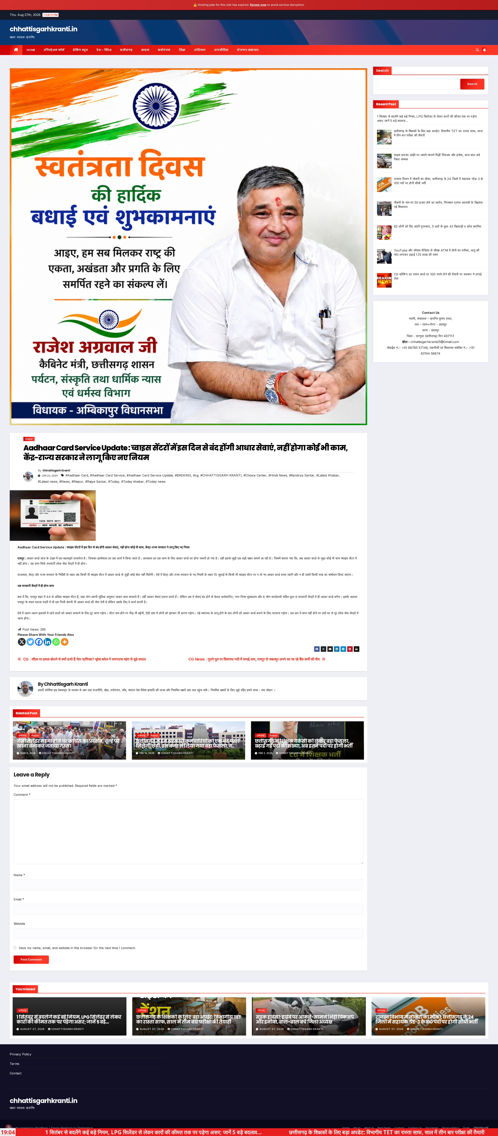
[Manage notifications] (8, 1127)
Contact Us (415, 1127)
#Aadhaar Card (77, 475)
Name (19, 875)
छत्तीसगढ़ (126, 50)
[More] (64, 642)
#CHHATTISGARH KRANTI (221, 475)
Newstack (67, 1127)
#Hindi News (277, 475)
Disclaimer (432, 1127)
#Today (113, 481)
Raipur (29, 438)
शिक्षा (182, 50)
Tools (466, 1127)
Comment (22, 795)
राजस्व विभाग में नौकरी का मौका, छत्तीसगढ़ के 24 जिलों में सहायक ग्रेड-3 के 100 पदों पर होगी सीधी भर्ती (426, 1019)
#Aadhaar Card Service (107, 475)
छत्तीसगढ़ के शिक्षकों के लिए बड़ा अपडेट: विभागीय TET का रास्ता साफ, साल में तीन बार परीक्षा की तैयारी (188, 1019)
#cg (195, 475)
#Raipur (77, 481)
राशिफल (200, 50)
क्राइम (145, 50)
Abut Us (369, 1127)
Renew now (258, 5)
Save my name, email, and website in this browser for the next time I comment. (77, 948)
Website (19, 924)
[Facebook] (39, 642)
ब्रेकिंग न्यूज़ (80, 50)
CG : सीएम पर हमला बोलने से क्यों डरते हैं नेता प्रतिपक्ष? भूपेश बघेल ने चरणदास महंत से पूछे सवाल (84, 659)
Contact (15, 1073)
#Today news (156, 481)
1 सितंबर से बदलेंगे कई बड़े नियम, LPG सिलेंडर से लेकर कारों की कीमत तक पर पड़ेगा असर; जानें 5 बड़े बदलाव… (69, 1022)
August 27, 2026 (32, 1029)
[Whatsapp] (56, 642)
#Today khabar (132, 481)
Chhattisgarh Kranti (56, 470)
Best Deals (384, 1127)
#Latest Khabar (327, 475)
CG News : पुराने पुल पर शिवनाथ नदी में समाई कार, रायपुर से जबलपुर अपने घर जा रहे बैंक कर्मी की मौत (254, 659)
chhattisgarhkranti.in (43, 29)
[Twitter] (30, 642)
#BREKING (183, 475)
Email (19, 899)
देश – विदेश (103, 50)
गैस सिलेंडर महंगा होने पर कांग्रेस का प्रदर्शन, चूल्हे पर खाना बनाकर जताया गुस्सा (68, 743)
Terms (14, 1064)
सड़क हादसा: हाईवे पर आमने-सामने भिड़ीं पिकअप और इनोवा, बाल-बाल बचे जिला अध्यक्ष (305, 1019)
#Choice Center (255, 475)
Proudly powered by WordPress (29, 1127)
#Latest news (47, 481)
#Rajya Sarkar (95, 481)
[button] (477, 50)
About (356, 1127)
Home (31, 50)
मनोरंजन (164, 50)
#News (64, 481)
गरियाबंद (261, 1010)
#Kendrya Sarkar (301, 475)
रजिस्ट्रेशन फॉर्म (54, 50)
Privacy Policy (20, 1054)
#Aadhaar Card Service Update (150, 475)
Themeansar (85, 1127)
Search (382, 70)
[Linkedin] (47, 642)
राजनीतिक (221, 50)
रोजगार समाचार (248, 50)
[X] (22, 642)
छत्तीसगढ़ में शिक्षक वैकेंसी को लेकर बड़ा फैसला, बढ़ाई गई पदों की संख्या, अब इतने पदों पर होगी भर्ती (303, 743)
